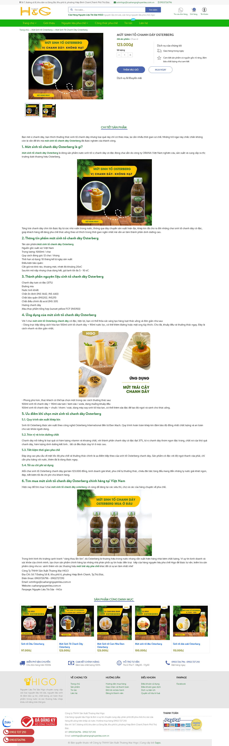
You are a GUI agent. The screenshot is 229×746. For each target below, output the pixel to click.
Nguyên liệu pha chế (74, 23)
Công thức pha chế (106, 23)
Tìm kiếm (153, 9)
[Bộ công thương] (38, 721)
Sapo (157, 742)
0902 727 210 (89, 732)
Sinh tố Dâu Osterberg (32, 643)
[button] (204, 11)
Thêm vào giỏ (131, 69)
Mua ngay (160, 69)
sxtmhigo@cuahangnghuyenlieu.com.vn (135, 2)
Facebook (181, 683)
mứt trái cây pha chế (88, 566)
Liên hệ (143, 23)
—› (43, 29)
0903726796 (165, 2)
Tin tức (128, 23)
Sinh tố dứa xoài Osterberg (186, 643)
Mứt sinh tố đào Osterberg (148, 643)
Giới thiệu (49, 23)
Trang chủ (29, 23)
